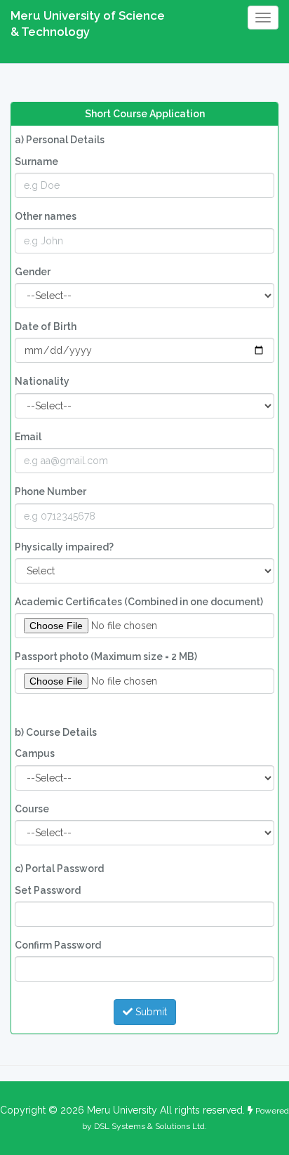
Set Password (48, 890)
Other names (45, 216)
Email (28, 436)
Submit (150, 1011)
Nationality (42, 381)
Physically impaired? (64, 547)
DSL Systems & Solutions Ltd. (150, 1126)
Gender (33, 271)
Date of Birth (45, 326)
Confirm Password (58, 945)
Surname (36, 161)
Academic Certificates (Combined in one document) (139, 601)
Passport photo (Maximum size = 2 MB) (106, 656)
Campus (35, 753)
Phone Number (50, 491)
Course (32, 808)
